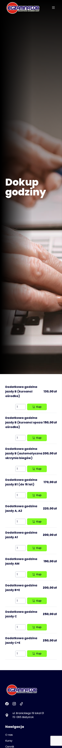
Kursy (8, 741)
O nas (9, 735)
